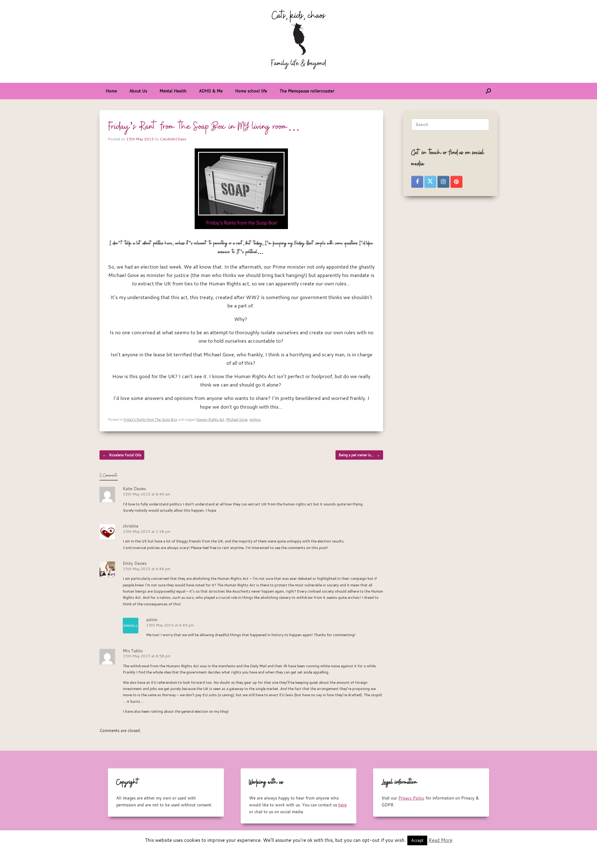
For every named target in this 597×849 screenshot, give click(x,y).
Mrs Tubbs (133, 651)
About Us (138, 91)
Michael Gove (237, 419)
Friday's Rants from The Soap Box (150, 419)
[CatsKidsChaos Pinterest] (456, 182)
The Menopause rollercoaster (307, 91)
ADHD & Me (211, 91)
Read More (440, 840)
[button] (488, 91)
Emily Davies (134, 563)
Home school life (251, 91)
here (342, 805)
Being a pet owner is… (359, 455)
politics (255, 419)
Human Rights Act (210, 419)
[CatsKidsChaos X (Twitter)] (430, 182)
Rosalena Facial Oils (122, 455)
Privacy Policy (411, 798)
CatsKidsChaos (173, 138)
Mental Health (173, 91)
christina (130, 526)
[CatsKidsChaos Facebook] (417, 182)
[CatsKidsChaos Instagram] (443, 182)
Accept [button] (417, 840)
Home (111, 91)
